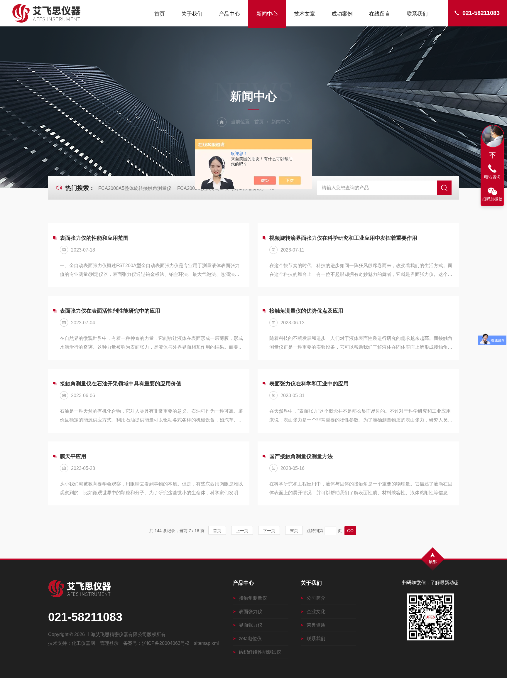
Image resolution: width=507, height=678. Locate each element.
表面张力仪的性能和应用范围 (94, 238)
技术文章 (304, 14)
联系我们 (417, 14)
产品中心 (229, 14)
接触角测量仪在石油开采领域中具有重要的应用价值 (120, 384)
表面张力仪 (250, 611)
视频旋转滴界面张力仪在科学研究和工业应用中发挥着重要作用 (343, 238)
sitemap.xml (206, 643)
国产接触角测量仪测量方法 (301, 456)
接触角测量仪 (253, 598)
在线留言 (379, 14)
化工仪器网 (83, 643)
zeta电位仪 (250, 638)
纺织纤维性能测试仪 (260, 652)
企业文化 (316, 611)
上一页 (242, 530)
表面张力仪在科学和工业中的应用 (309, 384)
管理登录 (109, 643)
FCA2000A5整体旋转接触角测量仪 (134, 188)
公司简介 (316, 598)
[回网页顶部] (492, 155)
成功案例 (342, 14)
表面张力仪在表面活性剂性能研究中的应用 (110, 311)
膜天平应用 (73, 456)
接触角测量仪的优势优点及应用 (306, 311)
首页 (159, 14)
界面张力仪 (250, 625)
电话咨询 (492, 176)
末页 (294, 530)
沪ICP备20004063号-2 (165, 643)
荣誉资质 (316, 625)
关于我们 (191, 14)
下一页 (269, 530)
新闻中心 (267, 14)
